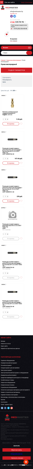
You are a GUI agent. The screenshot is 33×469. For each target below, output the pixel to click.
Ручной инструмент (6, 365)
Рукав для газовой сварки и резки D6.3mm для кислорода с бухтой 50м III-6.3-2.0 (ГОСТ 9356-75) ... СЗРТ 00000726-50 (11, 151)
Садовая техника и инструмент (9, 394)
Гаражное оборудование (8, 360)
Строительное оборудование (9, 387)
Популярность (7, 80)
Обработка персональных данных (10, 348)
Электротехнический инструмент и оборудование (14, 372)
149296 (3, 284)
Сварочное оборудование (14, 60)
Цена (4, 82)
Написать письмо (17, 458)
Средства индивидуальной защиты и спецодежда (14, 377)
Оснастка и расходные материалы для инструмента (15, 390)
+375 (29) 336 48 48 (20, 28)
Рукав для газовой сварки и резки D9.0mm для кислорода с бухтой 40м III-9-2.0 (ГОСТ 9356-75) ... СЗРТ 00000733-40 (12, 303)
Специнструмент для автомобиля (10, 367)
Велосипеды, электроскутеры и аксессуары (13, 397)
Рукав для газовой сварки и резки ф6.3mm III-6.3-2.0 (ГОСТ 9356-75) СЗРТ (11, 226)
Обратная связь (16, 450)
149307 (3, 245)
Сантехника (4, 402)
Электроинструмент (6, 370)
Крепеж (3, 399)
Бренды (3, 341)
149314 (3, 132)
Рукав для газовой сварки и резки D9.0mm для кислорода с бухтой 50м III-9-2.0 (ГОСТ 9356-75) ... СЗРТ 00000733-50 (12, 264)
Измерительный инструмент (9, 375)
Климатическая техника (7, 385)
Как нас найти (10, 2)
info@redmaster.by (16, 11)
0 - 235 (13, 90)
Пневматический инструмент (9, 363)
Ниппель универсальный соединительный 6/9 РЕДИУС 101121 (10, 113)
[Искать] (29, 53)
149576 (3, 169)
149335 (3, 95)
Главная (3, 60)
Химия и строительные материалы (10, 392)
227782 (3, 207)
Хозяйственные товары (7, 380)
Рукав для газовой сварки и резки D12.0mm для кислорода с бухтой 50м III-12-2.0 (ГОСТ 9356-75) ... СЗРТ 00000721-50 (12, 189)
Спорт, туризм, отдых (7, 404)
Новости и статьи (6, 343)
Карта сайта (4, 346)
